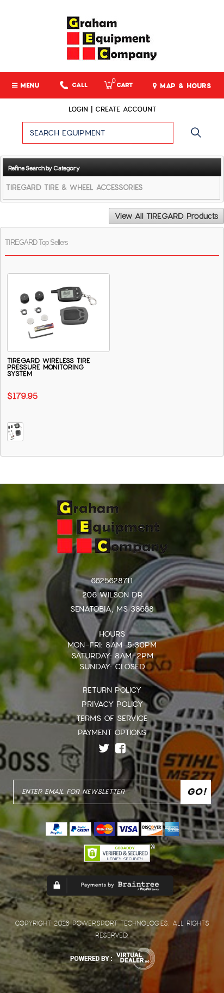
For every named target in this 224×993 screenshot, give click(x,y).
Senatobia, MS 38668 (112, 609)
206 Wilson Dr (112, 595)
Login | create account (112, 109)
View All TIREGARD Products (166, 216)
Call (80, 85)
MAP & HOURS (184, 86)
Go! (198, 138)
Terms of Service (112, 718)
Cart (122, 85)
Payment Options (112, 732)
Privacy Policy (112, 704)
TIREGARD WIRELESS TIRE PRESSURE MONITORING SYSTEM (48, 367)
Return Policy (112, 690)
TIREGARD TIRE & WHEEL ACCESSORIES (74, 187)
